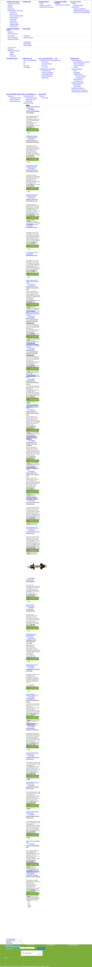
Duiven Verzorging (28, 37)
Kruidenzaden (27, 42)
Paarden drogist (43, 1)
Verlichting (42, 94)
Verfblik (12, 54)
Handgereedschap (76, 60)
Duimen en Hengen (29, 96)
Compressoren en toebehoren (79, 90)
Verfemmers (13, 56)
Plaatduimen (29, 101)
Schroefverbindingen (47, 74)
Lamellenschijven (78, 81)
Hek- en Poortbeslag (29, 94)
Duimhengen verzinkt (31, 97)
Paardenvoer (26, 1)
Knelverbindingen (46, 70)
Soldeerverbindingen (47, 76)
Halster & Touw (75, 1)
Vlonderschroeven (14, 99)
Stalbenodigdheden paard (12, 29)
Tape (55, 58)
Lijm (25, 62)
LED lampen (45, 97)
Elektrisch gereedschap (77, 83)
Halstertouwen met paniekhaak (81, 12)
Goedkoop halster (78, 5)
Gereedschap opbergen (77, 88)
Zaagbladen (76, 72)
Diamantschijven (80, 77)
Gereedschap (74, 58)
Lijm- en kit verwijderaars (30, 60)
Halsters (73, 3)
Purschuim (26, 65)
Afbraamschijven (77, 79)
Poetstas (10, 7)
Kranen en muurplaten (47, 72)
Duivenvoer (27, 35)
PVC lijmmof (45, 62)
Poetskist (10, 5)
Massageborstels (14, 24)
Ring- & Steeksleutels (79, 63)
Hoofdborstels (13, 14)
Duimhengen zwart (31, 99)
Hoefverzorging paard (13, 3)
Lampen (41, 96)
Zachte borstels (14, 22)
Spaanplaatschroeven (15, 97)
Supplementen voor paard (46, 7)
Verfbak (12, 52)
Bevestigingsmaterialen (14, 94)
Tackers (75, 67)
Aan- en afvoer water (45, 58)
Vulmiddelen (27, 67)
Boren (75, 70)
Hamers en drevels (78, 65)
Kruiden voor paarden (45, 5)
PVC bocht (44, 65)
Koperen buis (45, 77)
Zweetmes (12, 12)
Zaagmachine (77, 86)
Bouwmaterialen (12, 58)
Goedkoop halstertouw (79, 8)
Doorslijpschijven (77, 74)
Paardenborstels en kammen (15, 10)
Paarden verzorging (13, 1)
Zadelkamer (26, 28)
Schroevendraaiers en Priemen (81, 62)
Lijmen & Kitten (27, 58)
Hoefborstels (13, 19)
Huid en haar (11, 8)
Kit (24, 63)
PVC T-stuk (45, 67)
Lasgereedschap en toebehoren (79, 91)
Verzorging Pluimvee (13, 39)
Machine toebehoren (76, 69)
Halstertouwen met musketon (81, 10)
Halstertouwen (75, 7)
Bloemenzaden (28, 45)
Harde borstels (13, 26)
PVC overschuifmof (47, 63)
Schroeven (10, 96)
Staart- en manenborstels (16, 15)
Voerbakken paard (12, 33)
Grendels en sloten (28, 103)
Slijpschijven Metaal (81, 76)
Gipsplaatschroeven (15, 101)
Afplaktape (10, 49)
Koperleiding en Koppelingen (47, 69)
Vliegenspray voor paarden (62, 5)
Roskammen (13, 21)
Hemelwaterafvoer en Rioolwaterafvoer (50, 60)
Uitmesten (10, 32)
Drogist (41, 3)
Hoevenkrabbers (14, 17)
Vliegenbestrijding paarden (60, 2)
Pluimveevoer (11, 35)
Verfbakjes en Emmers (13, 50)
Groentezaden (27, 43)
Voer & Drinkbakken (13, 37)
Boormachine (77, 84)
